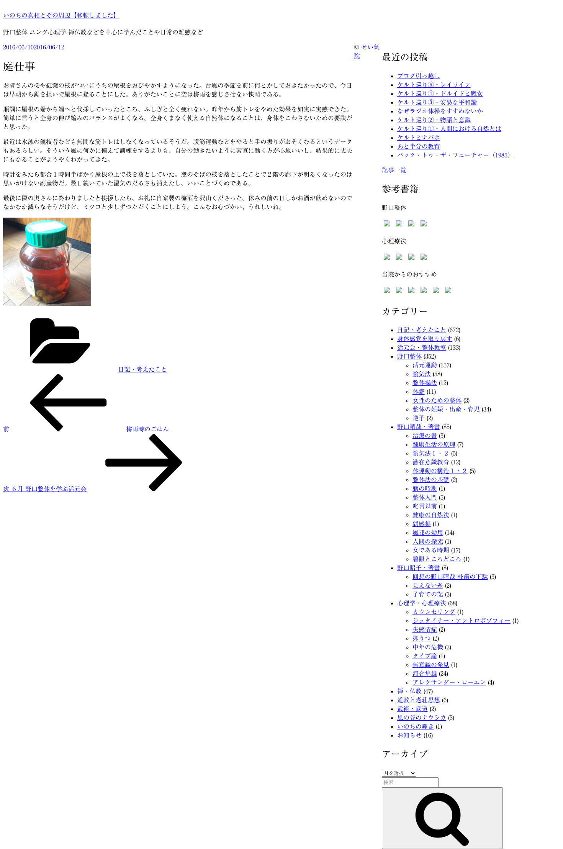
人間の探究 (427, 541)
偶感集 (421, 524)
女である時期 (430, 550)
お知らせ (409, 735)
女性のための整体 (437, 400)
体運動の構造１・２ (440, 471)
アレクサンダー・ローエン (449, 682)
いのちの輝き (415, 726)
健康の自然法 (430, 515)
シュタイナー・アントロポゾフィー (461, 621)
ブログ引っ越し (418, 76)
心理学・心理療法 (421, 603)
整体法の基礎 (430, 480)
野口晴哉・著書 (418, 427)
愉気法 (421, 374)
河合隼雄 (424, 673)
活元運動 (424, 365)
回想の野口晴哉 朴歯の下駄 (450, 577)
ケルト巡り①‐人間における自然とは (449, 129)
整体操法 (424, 383)
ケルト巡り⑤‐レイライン (434, 85)
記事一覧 (394, 170)
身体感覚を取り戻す (424, 339)
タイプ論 (424, 656)
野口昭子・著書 (418, 568)
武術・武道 (412, 709)
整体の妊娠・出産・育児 (446, 409)
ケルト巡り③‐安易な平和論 (437, 102)
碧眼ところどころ (437, 559)
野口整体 (409, 356)
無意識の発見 (430, 665)
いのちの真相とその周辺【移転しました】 (61, 15)
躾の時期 (424, 488)
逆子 (418, 418)
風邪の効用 (427, 532)
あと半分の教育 (418, 146)
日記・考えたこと (142, 369)
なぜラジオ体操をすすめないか (440, 111)
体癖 (418, 391)
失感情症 (424, 629)
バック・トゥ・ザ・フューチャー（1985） (455, 155)
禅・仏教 (409, 691)
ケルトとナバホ (418, 137)
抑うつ (421, 638)
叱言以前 (424, 506)
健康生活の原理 (433, 444)
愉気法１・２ (430, 453)
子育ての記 (427, 594)
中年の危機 (427, 647)
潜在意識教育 (430, 462)
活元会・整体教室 (421, 347)
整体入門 (424, 497)
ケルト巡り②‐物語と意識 (434, 120)
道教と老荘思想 (418, 700)
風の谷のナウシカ (421, 718)
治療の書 (424, 436)
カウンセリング (433, 612)
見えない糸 (427, 585)
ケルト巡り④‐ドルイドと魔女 (440, 93)
